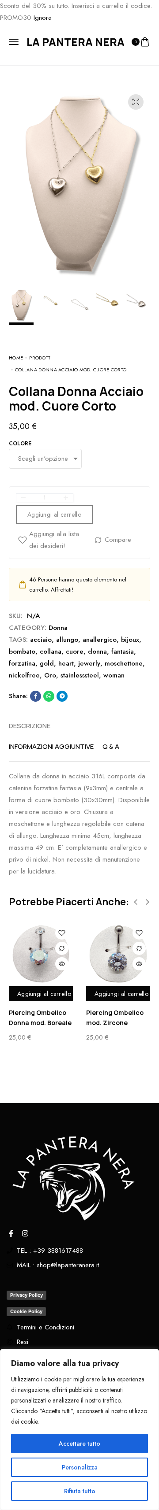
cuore (74, 651)
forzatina (22, 663)
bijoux (130, 639)
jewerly (89, 663)
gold (47, 663)
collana (50, 651)
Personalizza (80, 1467)
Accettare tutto (79, 1443)
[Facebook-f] (11, 1233)
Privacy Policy (26, 1295)
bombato (22, 651)
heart (66, 663)
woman (114, 675)
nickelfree (24, 675)
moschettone (124, 663)
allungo (67, 639)
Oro (50, 675)
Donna (58, 628)
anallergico (100, 639)
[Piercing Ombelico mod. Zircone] (118, 954)
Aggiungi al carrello (44, 993)
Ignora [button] (43, 17)
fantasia (122, 651)
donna (97, 651)
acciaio (41, 639)
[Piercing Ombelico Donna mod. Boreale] (41, 954)
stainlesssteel (80, 675)
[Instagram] (25, 1233)
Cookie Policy (26, 1311)
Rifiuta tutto (79, 1491)
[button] (135, 902)
